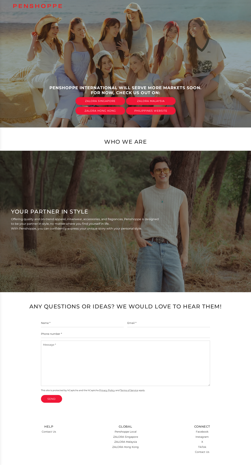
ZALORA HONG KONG (100, 110)
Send (51, 399)
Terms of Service (129, 390)
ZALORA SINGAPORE (100, 101)
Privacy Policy (107, 390)
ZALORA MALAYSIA (151, 101)
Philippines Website (150, 110)
